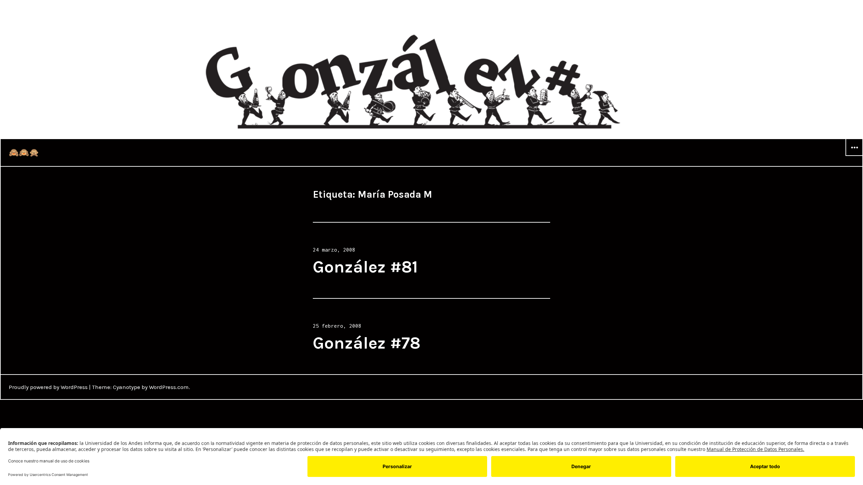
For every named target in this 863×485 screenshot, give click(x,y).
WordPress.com (169, 387)
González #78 (366, 343)
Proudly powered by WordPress (48, 387)
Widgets (854, 155)
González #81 (365, 267)
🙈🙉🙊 (24, 152)
